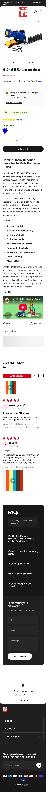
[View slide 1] (18, 700)
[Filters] (34, 376)
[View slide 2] (21, 700)
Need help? (39, 324)
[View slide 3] (24, 700)
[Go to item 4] (23, 62)
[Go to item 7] (32, 62)
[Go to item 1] (10, 387)
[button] (9, 119)
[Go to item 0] (13, 62)
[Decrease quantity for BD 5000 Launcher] (5, 140)
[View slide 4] (27, 700)
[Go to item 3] (20, 62)
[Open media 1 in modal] (38, 22)
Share (8, 323)
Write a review (17, 375)
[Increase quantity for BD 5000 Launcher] (16, 140)
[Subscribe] (38, 765)
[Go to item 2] (16, 62)
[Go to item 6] (29, 62)
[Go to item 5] (26, 62)
